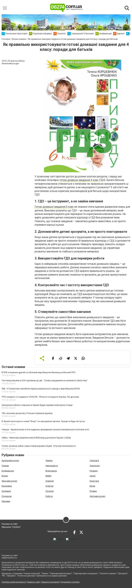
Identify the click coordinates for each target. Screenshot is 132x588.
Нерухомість (52, 465)
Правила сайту (33, 582)
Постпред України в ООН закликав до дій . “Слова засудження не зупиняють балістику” (45, 380)
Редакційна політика (70, 582)
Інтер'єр (49, 486)
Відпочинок (51, 471)
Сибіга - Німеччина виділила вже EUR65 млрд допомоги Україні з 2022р (36, 437)
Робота (49, 496)
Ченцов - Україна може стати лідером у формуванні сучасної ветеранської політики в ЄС (45, 429)
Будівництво (8, 471)
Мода (92, 486)
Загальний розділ (10, 460)
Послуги (50, 491)
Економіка (7, 486)
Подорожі (7, 496)
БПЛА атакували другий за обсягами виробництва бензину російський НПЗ (38, 372)
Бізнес (5, 476)
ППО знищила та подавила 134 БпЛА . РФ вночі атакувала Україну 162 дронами (40, 397)
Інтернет (50, 481)
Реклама (6, 501)
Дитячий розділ (97, 496)
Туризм (5, 465)
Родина (93, 491)
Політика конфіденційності (14, 582)
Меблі (48, 476)
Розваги (94, 471)
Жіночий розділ (9, 481)
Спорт (93, 476)
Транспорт (95, 465)
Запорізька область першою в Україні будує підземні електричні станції (37, 405)
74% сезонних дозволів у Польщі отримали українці (27, 413)
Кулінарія (6, 491)
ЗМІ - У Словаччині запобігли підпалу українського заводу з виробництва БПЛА (41, 388)
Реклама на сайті (10, 524)
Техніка (49, 460)
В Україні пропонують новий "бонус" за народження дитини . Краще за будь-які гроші (43, 421)
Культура (94, 481)
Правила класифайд (50, 582)
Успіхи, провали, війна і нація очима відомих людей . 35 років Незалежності (39, 446)
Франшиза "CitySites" (11, 527)
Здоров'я (94, 460)
